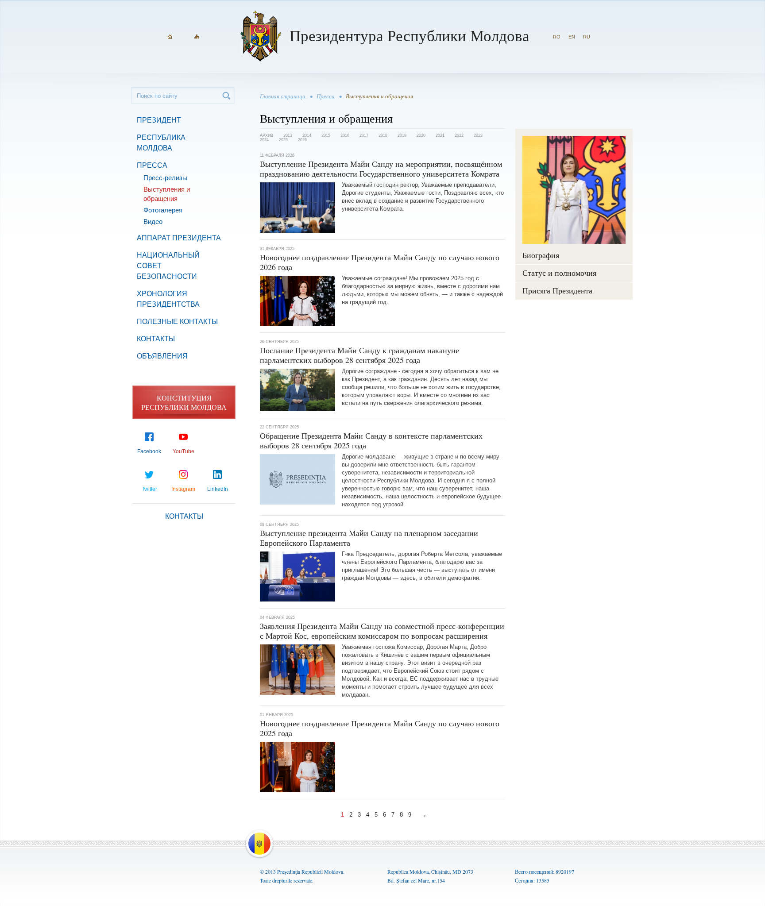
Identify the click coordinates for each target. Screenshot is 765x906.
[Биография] (574, 190)
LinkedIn (217, 489)
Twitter (149, 489)
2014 (306, 135)
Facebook (149, 451)
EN (571, 36)
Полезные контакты (177, 321)
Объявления (162, 356)
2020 (421, 135)
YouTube (183, 451)
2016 (344, 135)
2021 (440, 135)
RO (556, 36)
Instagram (183, 489)
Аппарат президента (179, 238)
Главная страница (282, 96)
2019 (402, 135)
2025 (283, 140)
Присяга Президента (557, 290)
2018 (383, 135)
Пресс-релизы (165, 177)
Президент (159, 120)
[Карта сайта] (196, 36)
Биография (540, 255)
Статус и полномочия (559, 273)
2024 (264, 140)
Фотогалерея (162, 210)
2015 (325, 135)
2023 (478, 135)
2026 (302, 140)
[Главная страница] (169, 36)
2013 (287, 135)
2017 (363, 135)
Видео (152, 221)
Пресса (152, 165)
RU (586, 36)
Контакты (156, 339)
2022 (459, 135)
